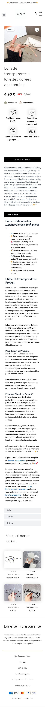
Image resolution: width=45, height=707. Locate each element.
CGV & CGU (22, 668)
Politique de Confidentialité (22, 680)
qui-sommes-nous (22, 656)
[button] (4, 15)
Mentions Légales (22, 674)
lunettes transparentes (17, 460)
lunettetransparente (13, 495)
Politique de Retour (22, 686)
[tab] (22, 214)
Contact (22, 662)
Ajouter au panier (22, 160)
